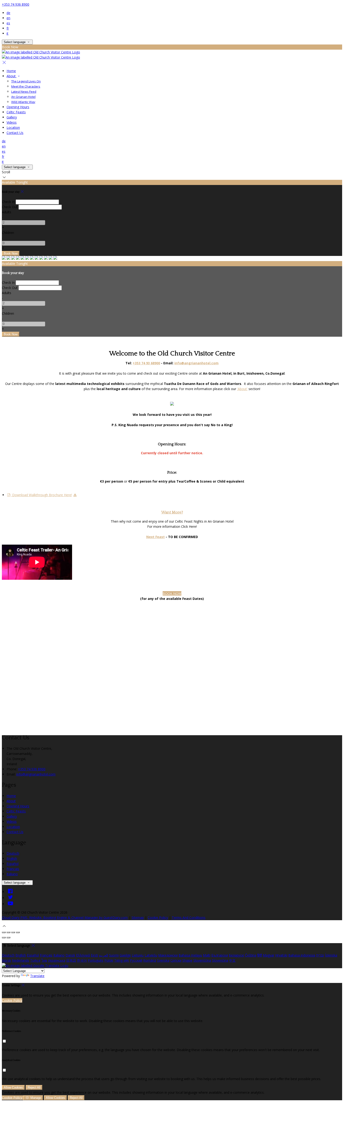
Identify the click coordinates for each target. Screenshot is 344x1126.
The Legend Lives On (26, 81)
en (8, 18)
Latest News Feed (23, 91)
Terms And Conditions (188, 917)
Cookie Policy (158, 917)
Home (11, 71)
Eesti (94, 955)
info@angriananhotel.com (35, 774)
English (12, 858)
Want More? (172, 512)
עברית (320, 955)
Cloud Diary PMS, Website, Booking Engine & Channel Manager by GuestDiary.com (65, 917)
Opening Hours (18, 107)
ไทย (44, 960)
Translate (37, 976)
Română (149, 960)
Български (219, 955)
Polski (108, 960)
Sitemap (138, 917)
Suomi (114, 955)
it (7, 33)
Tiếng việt (121, 960)
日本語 (71, 960)
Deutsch (13, 853)
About (12, 76)
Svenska (163, 960)
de (8, 13)
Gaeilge (125, 955)
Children (8, 232)
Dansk (70, 955)
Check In (8, 201)
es (8, 23)
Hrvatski (281, 955)
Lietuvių (138, 955)
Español (12, 863)
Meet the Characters (25, 86)
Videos (12, 122)
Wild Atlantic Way (23, 102)
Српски (175, 960)
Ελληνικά (83, 955)
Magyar (268, 955)
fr (8, 28)
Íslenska (331, 955)
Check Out (10, 207)
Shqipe (187, 960)
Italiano (12, 874)
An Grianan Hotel (23, 97)
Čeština (250, 955)
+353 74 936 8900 (15, 4)
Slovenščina (202, 960)
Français (13, 869)
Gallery (12, 117)
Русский (136, 960)
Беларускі (236, 955)
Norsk (6, 960)
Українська (56, 960)
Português (95, 960)
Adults (6, 212)
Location (13, 127)
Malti (206, 955)
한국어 (82, 960)
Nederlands (20, 960)
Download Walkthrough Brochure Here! (41, 495)
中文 (232, 960)
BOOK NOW (172, 593)
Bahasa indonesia (301, 955)
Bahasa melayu (190, 955)
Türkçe (35, 960)
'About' (242, 389)
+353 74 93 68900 (146, 363)
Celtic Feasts (16, 112)
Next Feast (155, 537)
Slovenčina (220, 960)
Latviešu (151, 955)
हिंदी (259, 955)
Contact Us (15, 132)
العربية (103, 955)
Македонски (168, 955)
